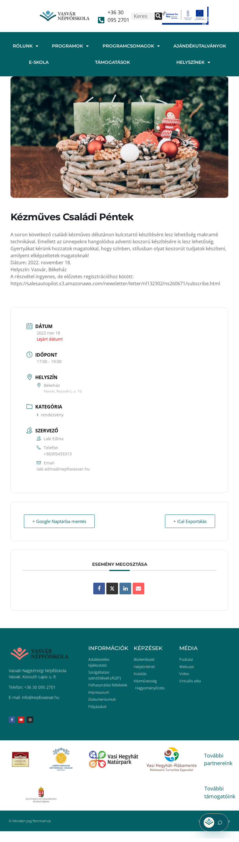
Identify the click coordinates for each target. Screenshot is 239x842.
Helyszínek (190, 62)
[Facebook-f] (12, 719)
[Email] (138, 588)
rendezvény (52, 415)
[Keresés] (158, 16)
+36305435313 (58, 454)
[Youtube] (21, 719)
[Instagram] (30, 719)
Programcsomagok (128, 46)
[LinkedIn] (125, 588)
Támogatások (112, 62)
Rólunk (23, 46)
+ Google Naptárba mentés (59, 521)
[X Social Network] (112, 588)
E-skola (39, 62)
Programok (67, 46)
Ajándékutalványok (199, 46)
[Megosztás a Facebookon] (99, 588)
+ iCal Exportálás (190, 521)
